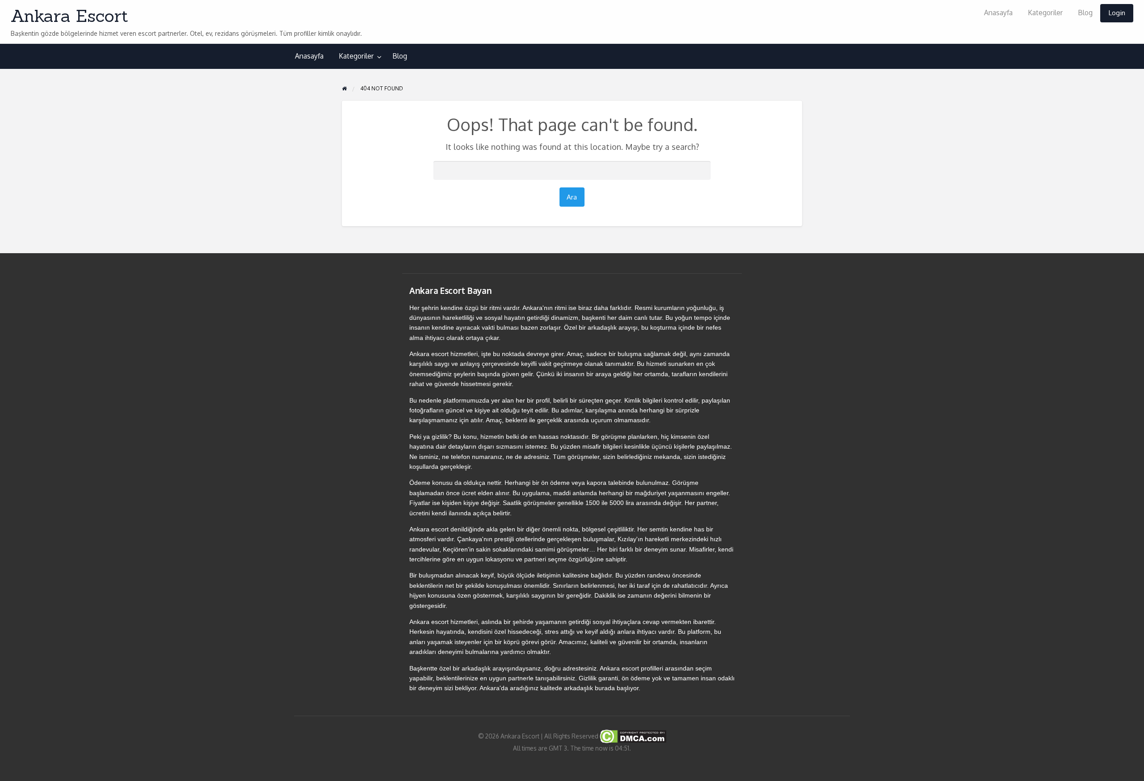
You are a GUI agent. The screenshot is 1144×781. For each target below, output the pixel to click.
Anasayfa (998, 12)
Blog (1085, 12)
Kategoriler (1045, 12)
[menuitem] (998, 13)
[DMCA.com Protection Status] (632, 735)
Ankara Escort (69, 15)
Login (1116, 12)
